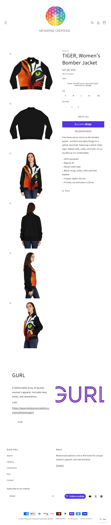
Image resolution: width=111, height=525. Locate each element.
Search (10, 455)
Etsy (8, 474)
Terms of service (86, 519)
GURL (20, 422)
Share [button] (67, 190)
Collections (12, 468)
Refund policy (60, 519)
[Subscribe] (52, 496)
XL (89, 95)
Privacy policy (73, 519)
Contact (10, 480)
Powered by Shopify (46, 519)
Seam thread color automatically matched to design (83, 84)
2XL (98, 95)
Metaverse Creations (31, 519)
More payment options (83, 131)
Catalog (10, 462)
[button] (6, 23)
